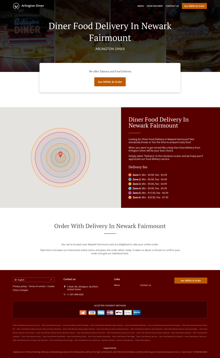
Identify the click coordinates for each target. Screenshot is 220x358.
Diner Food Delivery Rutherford (99, 336)
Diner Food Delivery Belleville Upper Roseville (106, 325)
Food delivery (155, 5)
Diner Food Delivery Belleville (135, 325)
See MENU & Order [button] (194, 5)
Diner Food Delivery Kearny (51, 325)
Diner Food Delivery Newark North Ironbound (152, 333)
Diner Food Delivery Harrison (146, 336)
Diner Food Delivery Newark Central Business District (55, 333)
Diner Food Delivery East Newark (171, 336)
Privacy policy (20, 286)
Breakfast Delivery (108, 340)
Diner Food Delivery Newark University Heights (181, 329)
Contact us (172, 5)
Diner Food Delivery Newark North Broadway (164, 325)
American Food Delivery (125, 340)
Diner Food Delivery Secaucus (195, 336)
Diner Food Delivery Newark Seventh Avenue (113, 329)
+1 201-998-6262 (75, 294)
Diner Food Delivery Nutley (31, 336)
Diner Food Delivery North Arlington (76, 325)
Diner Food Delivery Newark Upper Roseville (79, 329)
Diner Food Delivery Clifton (76, 336)
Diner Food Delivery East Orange (61, 340)
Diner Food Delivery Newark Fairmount (91, 333)
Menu (141, 5)
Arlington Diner (32, 6)
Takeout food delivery (142, 340)
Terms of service (37, 286)
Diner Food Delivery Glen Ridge (123, 336)
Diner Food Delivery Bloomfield (54, 336)
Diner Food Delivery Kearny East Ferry (26, 325)
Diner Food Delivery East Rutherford (87, 340)
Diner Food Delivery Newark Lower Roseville (146, 329)
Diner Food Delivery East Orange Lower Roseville (30, 340)
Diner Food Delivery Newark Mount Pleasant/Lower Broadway (39, 329)
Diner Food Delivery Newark (181, 333)
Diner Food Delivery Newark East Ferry (121, 333)
